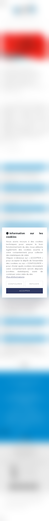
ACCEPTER (24, 291)
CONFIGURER (15, 284)
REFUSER (34, 284)
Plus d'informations (15, 277)
